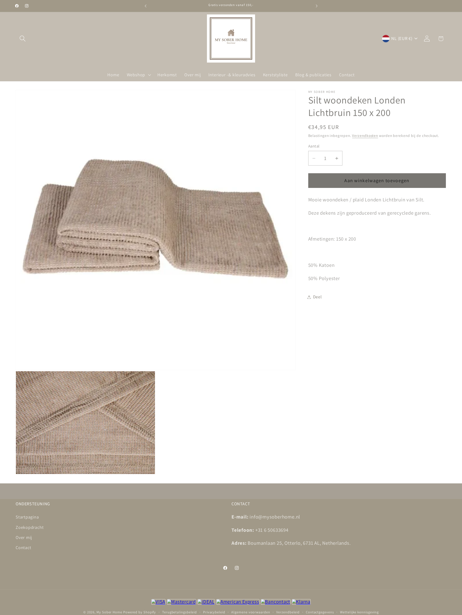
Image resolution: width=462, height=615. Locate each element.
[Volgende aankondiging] (316, 6)
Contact (23, 547)
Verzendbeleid (288, 612)
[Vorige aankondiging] (145, 6)
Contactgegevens (320, 612)
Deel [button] (317, 297)
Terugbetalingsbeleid (179, 612)
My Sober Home (109, 612)
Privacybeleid (214, 612)
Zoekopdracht (30, 527)
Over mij (24, 537)
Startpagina (27, 517)
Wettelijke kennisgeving (359, 612)
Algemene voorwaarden (250, 612)
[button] (22, 38)
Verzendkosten (365, 135)
